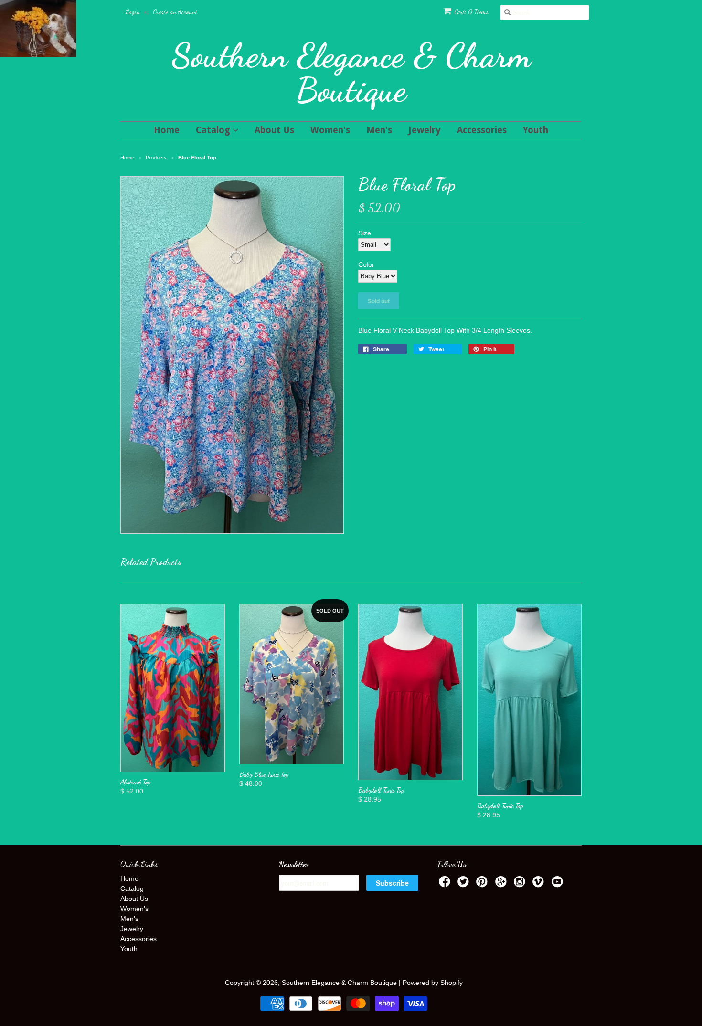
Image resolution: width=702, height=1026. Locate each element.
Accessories (482, 130)
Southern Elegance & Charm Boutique (351, 72)
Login (132, 12)
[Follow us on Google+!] (502, 884)
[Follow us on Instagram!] (521, 884)
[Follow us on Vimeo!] (539, 884)
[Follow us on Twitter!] (464, 884)
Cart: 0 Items (471, 12)
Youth (535, 130)
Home (167, 130)
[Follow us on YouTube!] (559, 884)
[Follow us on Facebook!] (446, 884)
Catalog (214, 130)
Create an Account (175, 12)
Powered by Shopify (433, 982)
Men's (379, 130)
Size (364, 233)
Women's (330, 130)
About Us (274, 130)
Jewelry (424, 130)
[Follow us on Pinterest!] (483, 884)
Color (366, 264)
